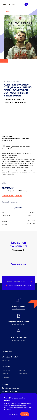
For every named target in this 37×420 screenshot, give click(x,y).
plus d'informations (18, 309)
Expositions (6, 377)
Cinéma (22, 370)
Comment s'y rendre (12, 195)
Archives (5, 384)
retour (7, 11)
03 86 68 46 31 (7, 360)
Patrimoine (23, 374)
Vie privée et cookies (10, 391)
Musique (5, 374)
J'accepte (25, 414)
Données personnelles (10, 388)
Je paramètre (13, 414)
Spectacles (6, 370)
